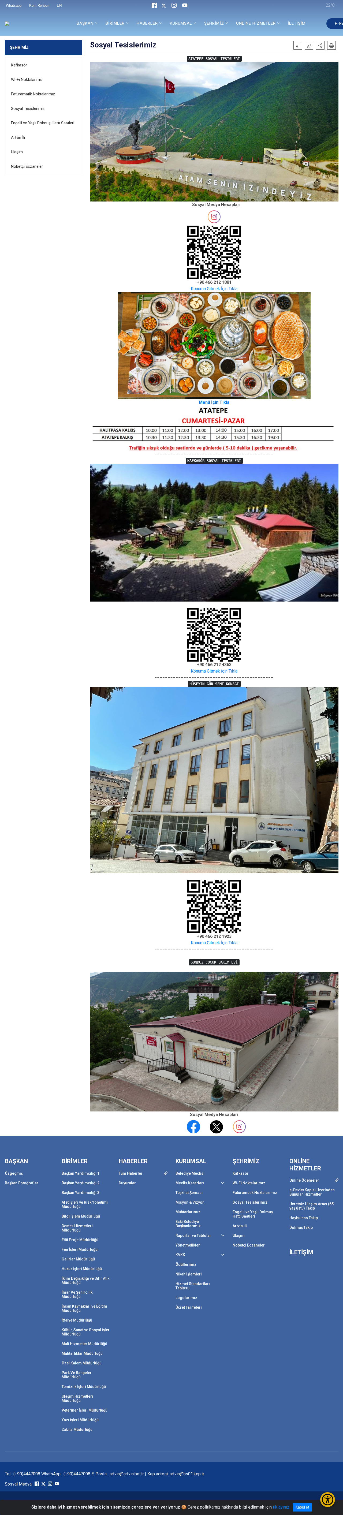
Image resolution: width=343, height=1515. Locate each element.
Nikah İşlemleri (189, 1274)
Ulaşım (17, 152)
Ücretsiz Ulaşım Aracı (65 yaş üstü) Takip (311, 1206)
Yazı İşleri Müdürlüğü (80, 1420)
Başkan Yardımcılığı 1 (80, 1173)
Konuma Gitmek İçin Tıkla (214, 288)
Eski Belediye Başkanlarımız (188, 1223)
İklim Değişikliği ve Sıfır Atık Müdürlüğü (85, 1280)
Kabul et (302, 1507)
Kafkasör (19, 65)
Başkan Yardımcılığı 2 (80, 1183)
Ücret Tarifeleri (189, 1307)
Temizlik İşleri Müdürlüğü (84, 1387)
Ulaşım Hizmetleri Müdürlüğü (77, 1398)
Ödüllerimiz (186, 1264)
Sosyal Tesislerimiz (28, 108)
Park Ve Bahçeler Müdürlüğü (77, 1375)
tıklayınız (281, 1507)
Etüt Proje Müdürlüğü (80, 1240)
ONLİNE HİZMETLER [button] (256, 23)
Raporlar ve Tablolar (193, 1235)
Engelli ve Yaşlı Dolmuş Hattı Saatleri (42, 123)
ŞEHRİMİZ (19, 47)
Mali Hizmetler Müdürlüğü (84, 1344)
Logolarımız (186, 1298)
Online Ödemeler (304, 1180)
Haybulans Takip (303, 1218)
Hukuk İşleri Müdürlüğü (82, 1269)
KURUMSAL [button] (181, 23)
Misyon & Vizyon (190, 1202)
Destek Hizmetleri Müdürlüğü (77, 1228)
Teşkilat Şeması (189, 1193)
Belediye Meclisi (190, 1173)
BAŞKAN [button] (85, 23)
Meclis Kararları (190, 1183)
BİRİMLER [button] (115, 23)
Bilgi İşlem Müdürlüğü (81, 1216)
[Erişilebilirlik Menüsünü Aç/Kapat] (327, 1499)
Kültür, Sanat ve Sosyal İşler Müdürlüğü (86, 1332)
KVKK (180, 1255)
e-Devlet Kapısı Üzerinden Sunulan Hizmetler (312, 1192)
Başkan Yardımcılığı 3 (80, 1193)
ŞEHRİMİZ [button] (214, 23)
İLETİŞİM (296, 23)
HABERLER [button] (147, 23)
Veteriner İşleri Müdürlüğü (84, 1410)
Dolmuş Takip (301, 1227)
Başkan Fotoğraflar (21, 1183)
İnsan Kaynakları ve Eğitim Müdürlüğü (84, 1308)
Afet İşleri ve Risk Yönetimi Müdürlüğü (85, 1204)
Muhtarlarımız (188, 1212)
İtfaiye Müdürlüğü (77, 1320)
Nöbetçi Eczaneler (27, 166)
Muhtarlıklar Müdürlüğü (82, 1353)
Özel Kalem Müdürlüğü (82, 1363)
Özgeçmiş (14, 1173)
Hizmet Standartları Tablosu (193, 1286)
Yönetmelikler (188, 1245)
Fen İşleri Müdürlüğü (80, 1249)
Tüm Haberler (131, 1173)
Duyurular (127, 1183)
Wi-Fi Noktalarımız (27, 79)
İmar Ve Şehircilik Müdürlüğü (77, 1294)
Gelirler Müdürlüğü (78, 1259)
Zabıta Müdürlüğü (77, 1429)
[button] (320, 45)
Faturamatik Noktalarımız (33, 94)
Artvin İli (18, 137)
